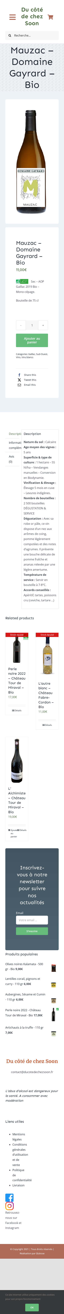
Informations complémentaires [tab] (14, 445)
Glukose (40, 1253)
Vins (18, 357)
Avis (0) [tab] (11, 459)
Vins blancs (27, 357)
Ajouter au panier (32, 340)
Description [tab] (14, 434)
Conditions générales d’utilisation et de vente (20, 1155)
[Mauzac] (32, 161)
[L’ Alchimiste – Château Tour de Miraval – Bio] (17, 760)
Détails (18, 710)
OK (32, 1307)
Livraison (18, 1185)
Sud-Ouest (41, 354)
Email (19, 913)
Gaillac (31, 354)
